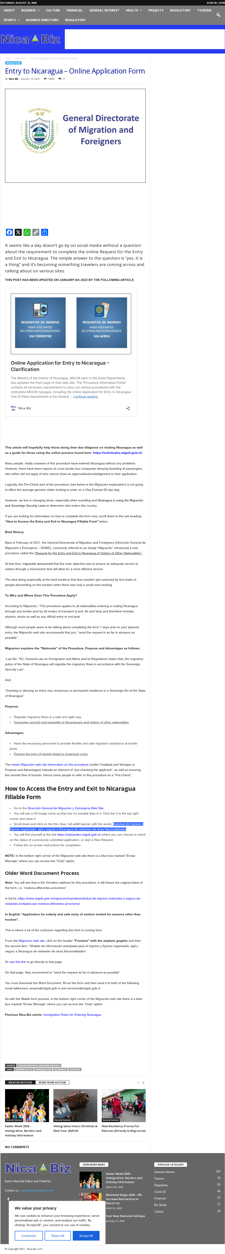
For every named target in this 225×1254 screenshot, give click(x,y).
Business (28, 10)
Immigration (43, 1069)
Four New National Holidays (125, 1216)
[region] (57, 1223)
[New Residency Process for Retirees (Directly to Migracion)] (124, 1105)
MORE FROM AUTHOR (52, 1082)
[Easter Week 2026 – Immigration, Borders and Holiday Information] (27, 1105)
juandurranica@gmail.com (36, 1190)
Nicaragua (60, 1069)
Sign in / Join (216, 2)
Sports (10, 20)
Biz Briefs (160, 1205)
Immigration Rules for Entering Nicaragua (72, 1014)
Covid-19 (159, 1191)
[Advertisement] (145, 39)
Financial (75, 10)
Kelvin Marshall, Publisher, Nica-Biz (39, 1065)
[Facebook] (8, 1199)
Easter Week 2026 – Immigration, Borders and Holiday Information (23, 1130)
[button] (218, 15)
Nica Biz (13, 78)
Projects (155, 10)
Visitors (75, 1069)
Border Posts (24, 1069)
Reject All (57, 1235)
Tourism (204, 10)
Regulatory (180, 10)
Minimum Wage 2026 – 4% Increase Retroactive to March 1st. (124, 1199)
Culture (53, 10)
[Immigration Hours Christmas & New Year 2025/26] (75, 1105)
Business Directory (42, 20)
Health (132, 10)
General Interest (104, 10)
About (9, 10)
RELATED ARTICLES (20, 1082)
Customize (29, 1235)
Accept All (86, 1235)
